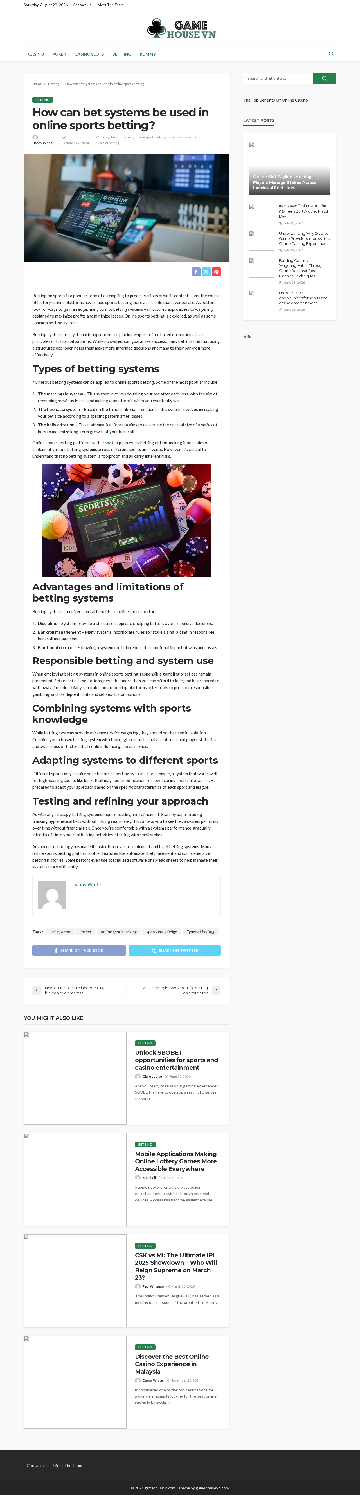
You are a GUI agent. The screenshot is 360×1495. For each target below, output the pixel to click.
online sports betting (150, 137)
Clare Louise (152, 1076)
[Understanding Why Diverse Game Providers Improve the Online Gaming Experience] (261, 241)
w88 (247, 336)
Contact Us (82, 5)
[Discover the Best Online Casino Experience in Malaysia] (75, 1382)
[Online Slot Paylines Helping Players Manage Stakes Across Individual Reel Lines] (289, 168)
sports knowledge (183, 137)
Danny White (42, 143)
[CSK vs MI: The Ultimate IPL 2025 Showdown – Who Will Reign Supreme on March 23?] (75, 1280)
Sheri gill (149, 1178)
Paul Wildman (153, 1286)
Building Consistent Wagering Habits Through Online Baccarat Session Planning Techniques (301, 268)
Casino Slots (89, 54)
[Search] (331, 54)
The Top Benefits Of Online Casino (275, 99)
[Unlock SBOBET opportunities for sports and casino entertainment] (75, 1078)
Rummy (148, 54)
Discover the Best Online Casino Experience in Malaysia (172, 1364)
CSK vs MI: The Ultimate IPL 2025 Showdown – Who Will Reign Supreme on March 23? (176, 1266)
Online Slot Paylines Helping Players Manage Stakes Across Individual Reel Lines (284, 182)
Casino (36, 54)
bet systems (110, 137)
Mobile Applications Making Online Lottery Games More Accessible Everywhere (176, 1161)
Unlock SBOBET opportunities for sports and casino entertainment (176, 1060)
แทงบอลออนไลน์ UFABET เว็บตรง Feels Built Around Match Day (304, 211)
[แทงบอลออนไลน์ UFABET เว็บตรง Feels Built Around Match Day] (261, 213)
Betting (121, 54)
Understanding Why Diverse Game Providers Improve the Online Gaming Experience (304, 238)
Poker (59, 54)
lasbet (127, 137)
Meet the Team (111, 5)
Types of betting (107, 143)
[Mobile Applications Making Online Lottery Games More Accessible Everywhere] (75, 1179)
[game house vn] (179, 28)
